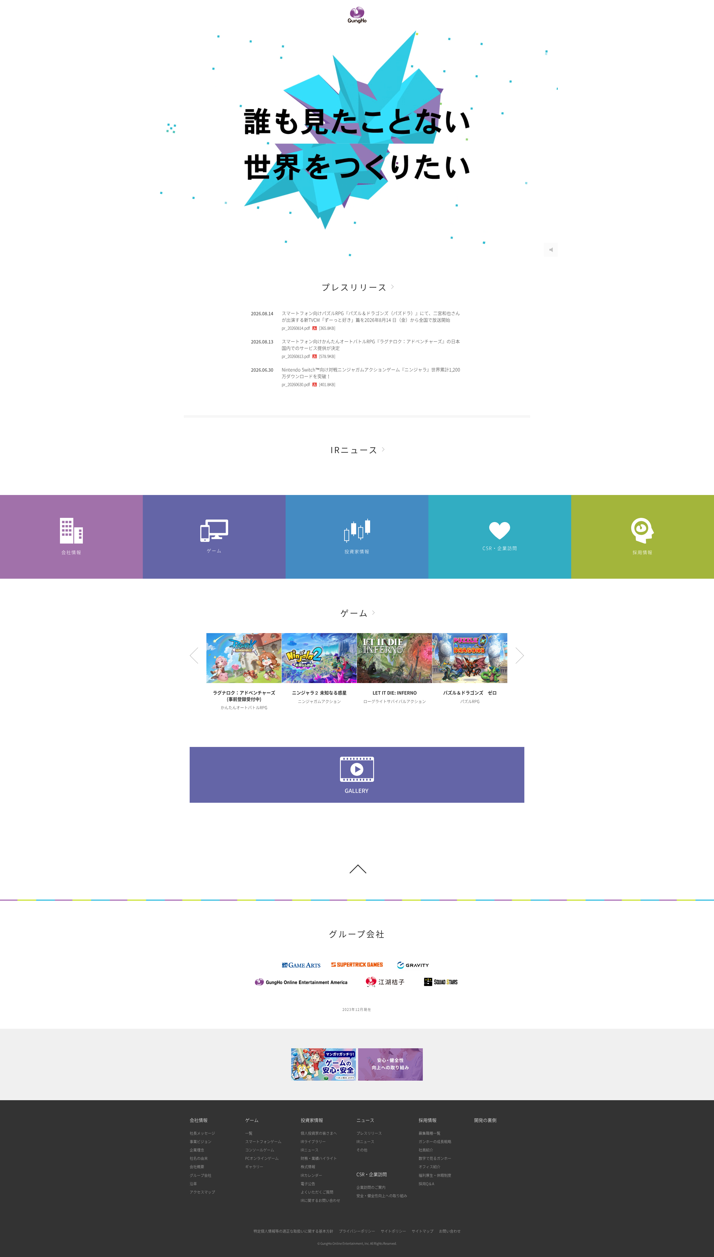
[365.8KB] (308, 328)
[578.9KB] (308, 356)
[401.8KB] (308, 384)
